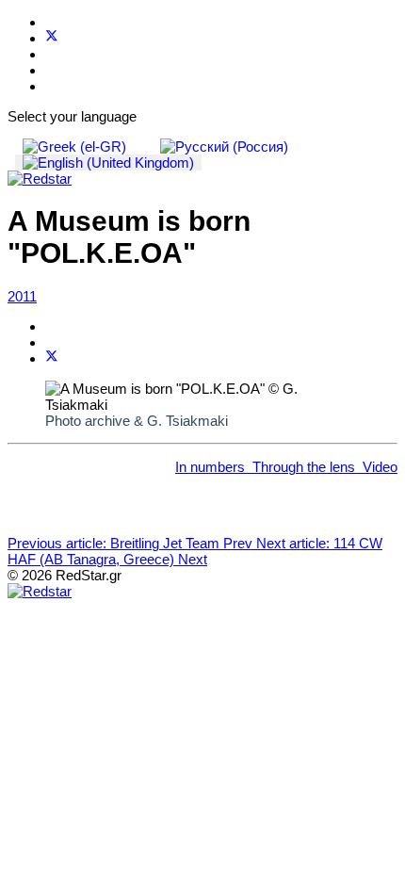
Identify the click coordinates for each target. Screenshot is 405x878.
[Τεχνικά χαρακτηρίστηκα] (248, 467)
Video (380, 467)
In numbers (210, 467)
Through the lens (303, 467)
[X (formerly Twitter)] (51, 358)
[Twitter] (51, 38)
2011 (22, 296)
